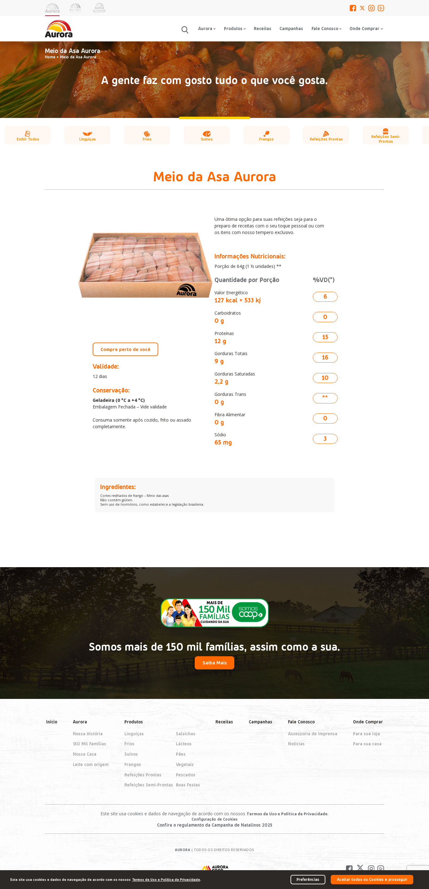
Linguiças (134, 733)
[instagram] (371, 8)
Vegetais (185, 764)
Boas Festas (188, 785)
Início (51, 722)
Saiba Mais (215, 662)
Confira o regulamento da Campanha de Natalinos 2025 (214, 825)
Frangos (132, 764)
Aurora (80, 722)
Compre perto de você (125, 349)
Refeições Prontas (142, 774)
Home (50, 57)
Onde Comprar (368, 722)
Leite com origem (91, 764)
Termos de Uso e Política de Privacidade (287, 814)
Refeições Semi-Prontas (148, 785)
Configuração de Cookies (214, 819)
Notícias (296, 744)
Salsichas (185, 733)
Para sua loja (366, 733)
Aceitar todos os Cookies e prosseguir (372, 879)
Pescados (185, 774)
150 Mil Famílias (89, 744)
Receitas (262, 28)
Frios (129, 744)
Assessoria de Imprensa (312, 733)
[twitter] (362, 8)
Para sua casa (367, 744)
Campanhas (291, 28)
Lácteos (184, 744)
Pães (181, 754)
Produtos (133, 722)
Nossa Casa (84, 754)
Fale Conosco (325, 28)
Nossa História (88, 733)
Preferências (307, 879)
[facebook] (353, 8)
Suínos (131, 754)
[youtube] (380, 8)
